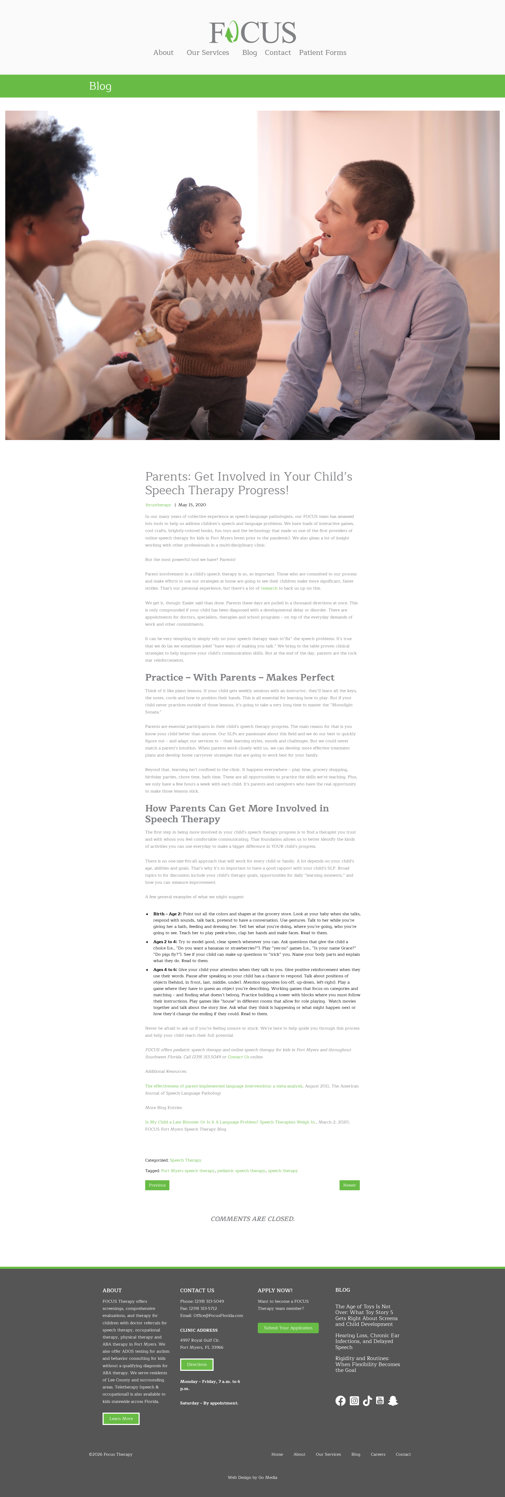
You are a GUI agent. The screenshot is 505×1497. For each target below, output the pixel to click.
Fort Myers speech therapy (188, 1170)
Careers (378, 1454)
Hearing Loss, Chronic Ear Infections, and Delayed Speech (367, 1341)
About (163, 53)
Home (277, 1454)
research (269, 588)
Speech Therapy (185, 1160)
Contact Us (238, 1057)
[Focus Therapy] (252, 31)
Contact (278, 53)
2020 (200, 505)
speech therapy (283, 1170)
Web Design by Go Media (252, 1477)
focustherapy (158, 505)
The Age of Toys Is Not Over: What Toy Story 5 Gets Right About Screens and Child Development (366, 1315)
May (182, 505)
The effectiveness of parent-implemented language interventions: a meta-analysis (223, 1086)
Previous (157, 1185)
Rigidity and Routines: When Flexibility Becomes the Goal (367, 1364)
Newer (349, 1185)
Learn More (121, 1418)
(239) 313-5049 (209, 1301)
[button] (288, 1328)
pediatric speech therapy (241, 1170)
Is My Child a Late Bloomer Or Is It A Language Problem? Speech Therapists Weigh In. (230, 1122)
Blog (249, 53)
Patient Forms (322, 53)
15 (191, 505)
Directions (197, 1364)
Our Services (208, 53)
